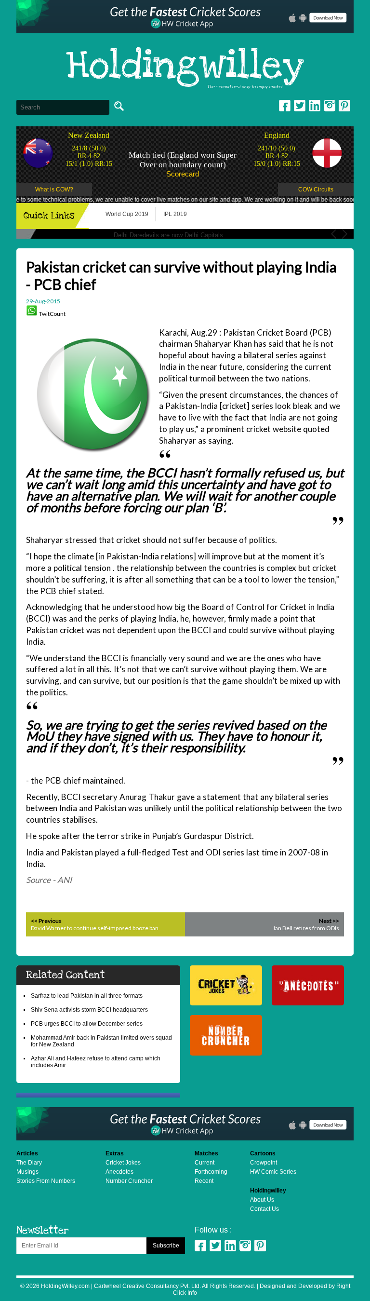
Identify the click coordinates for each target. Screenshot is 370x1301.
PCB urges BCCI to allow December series (87, 1023)
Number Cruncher (129, 1181)
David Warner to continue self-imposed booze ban (95, 928)
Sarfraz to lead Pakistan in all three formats (87, 995)
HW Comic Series (273, 1171)
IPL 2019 (175, 214)
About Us (262, 1199)
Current (204, 1162)
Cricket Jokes (123, 1162)
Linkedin (314, 105)
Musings (27, 1171)
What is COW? (54, 189)
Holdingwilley (185, 66)
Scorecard (182, 174)
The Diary (29, 1162)
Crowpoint (263, 1162)
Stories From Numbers (45, 1181)
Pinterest (260, 1245)
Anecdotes (119, 1171)
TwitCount (52, 313)
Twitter (299, 105)
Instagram (329, 105)
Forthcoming (211, 1171)
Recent (204, 1181)
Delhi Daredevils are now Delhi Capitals (168, 235)
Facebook (285, 105)
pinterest (344, 105)
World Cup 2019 (127, 214)
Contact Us (264, 1209)
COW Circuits (315, 189)
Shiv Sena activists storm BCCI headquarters (89, 1009)
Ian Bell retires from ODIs (306, 928)
